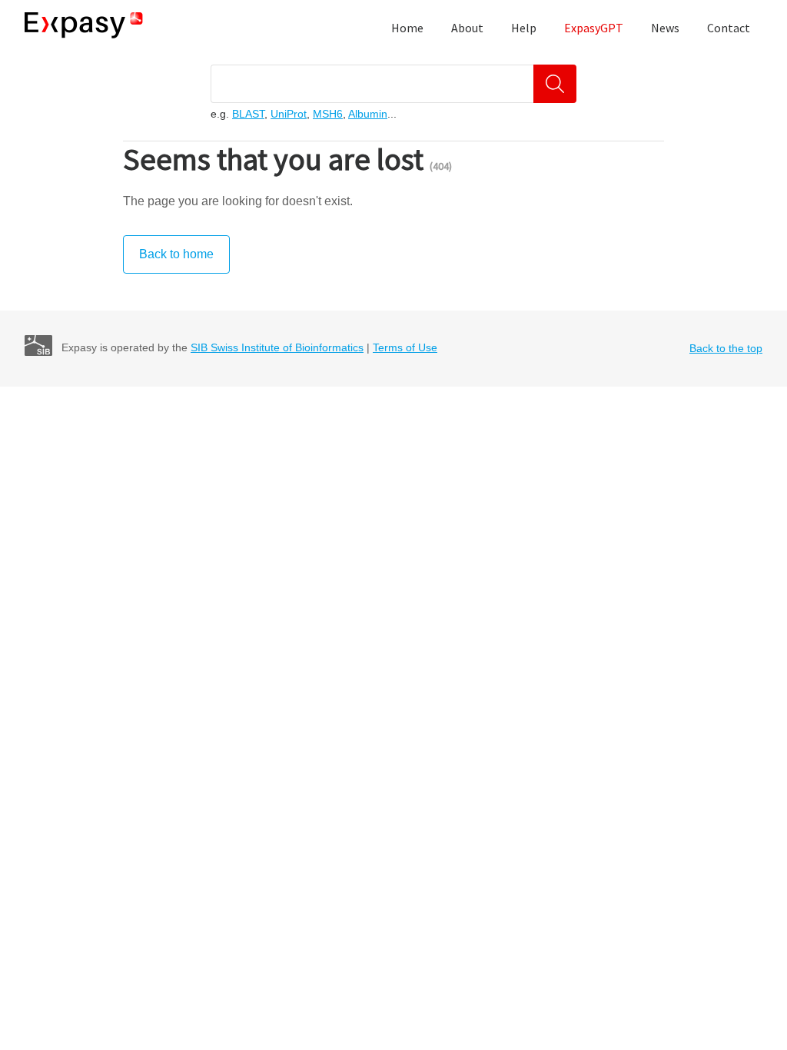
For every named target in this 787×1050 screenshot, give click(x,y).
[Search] (554, 84)
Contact (728, 27)
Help (523, 27)
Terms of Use (405, 347)
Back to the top (725, 348)
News (665, 27)
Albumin (367, 114)
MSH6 (328, 114)
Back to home (176, 254)
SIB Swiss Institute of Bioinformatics (277, 347)
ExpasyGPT (593, 27)
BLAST (248, 114)
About (467, 27)
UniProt (289, 114)
